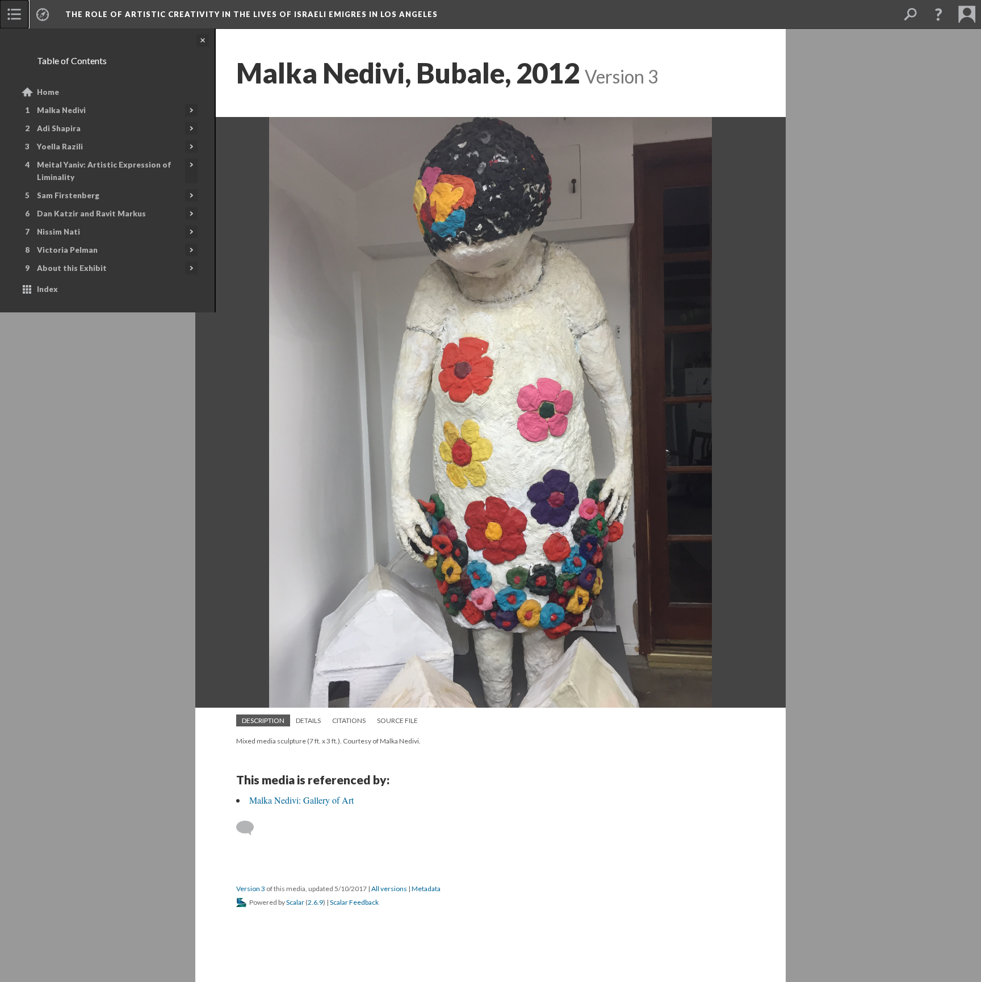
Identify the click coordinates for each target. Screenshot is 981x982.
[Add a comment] (250, 828)
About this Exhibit (72, 268)
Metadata (426, 888)
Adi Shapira (59, 128)
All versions (389, 888)
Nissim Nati (58, 231)
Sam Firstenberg (68, 195)
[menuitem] (14, 14)
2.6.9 (315, 902)
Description (263, 720)
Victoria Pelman (67, 249)
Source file (397, 720)
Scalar (295, 902)
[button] (938, 14)
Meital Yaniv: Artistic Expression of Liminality (104, 171)
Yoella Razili (60, 146)
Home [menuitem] (48, 92)
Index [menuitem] (47, 289)
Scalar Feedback (354, 902)
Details (308, 720)
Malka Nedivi (61, 110)
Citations (349, 720)
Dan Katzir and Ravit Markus (91, 213)
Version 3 (250, 888)
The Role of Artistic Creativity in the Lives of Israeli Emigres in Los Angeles (251, 14)
